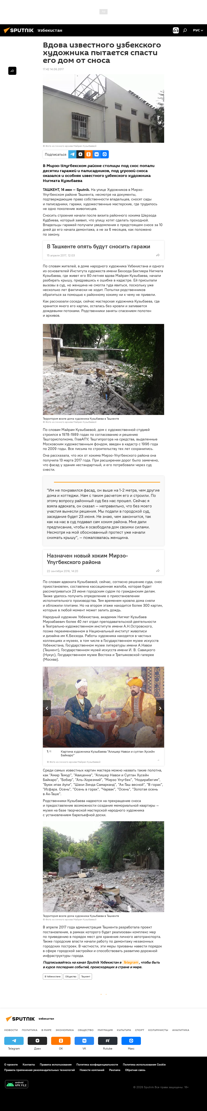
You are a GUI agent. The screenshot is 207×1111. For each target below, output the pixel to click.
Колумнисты (158, 1030)
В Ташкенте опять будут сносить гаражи (98, 246)
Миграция (105, 1030)
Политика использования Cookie (144, 1064)
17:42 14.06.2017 (53, 69)
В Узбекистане (52, 976)
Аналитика (180, 1030)
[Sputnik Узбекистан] (20, 34)
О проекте (11, 1064)
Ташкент (85, 976)
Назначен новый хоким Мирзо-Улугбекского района (87, 558)
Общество (70, 976)
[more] (158, 255)
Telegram (130, 962)
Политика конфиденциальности (97, 1064)
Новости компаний (92, 1070)
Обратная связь (135, 1070)
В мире (46, 1030)
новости (11, 1030)
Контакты (29, 1064)
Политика (29, 1030)
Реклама (114, 1070)
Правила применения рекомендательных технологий (39, 1070)
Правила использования (56, 1064)
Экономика (65, 1030)
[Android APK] (16, 1084)
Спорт (139, 1030)
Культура (124, 1030)
